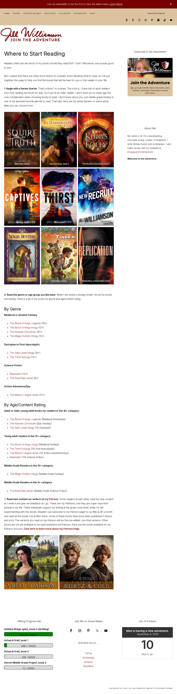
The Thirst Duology (20, 448)
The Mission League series (24, 395)
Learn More (115, 4)
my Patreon (51, 499)
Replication (15, 373)
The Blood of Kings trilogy (24, 327)
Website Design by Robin (160, 688)
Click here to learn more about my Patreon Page (51, 528)
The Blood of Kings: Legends (25, 323)
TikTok (88, 653)
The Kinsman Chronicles (23, 332)
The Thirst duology (20, 357)
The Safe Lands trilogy (22, 352)
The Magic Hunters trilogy (24, 336)
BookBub (88, 666)
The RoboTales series (21, 378)
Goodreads (88, 657)
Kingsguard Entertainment (140, 152)
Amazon (88, 662)
